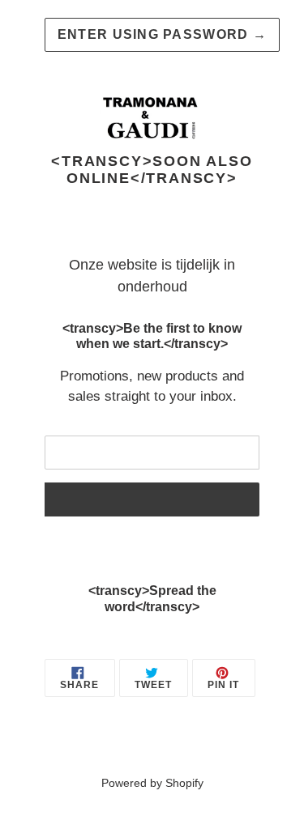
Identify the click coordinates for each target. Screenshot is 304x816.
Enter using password (162, 34)
